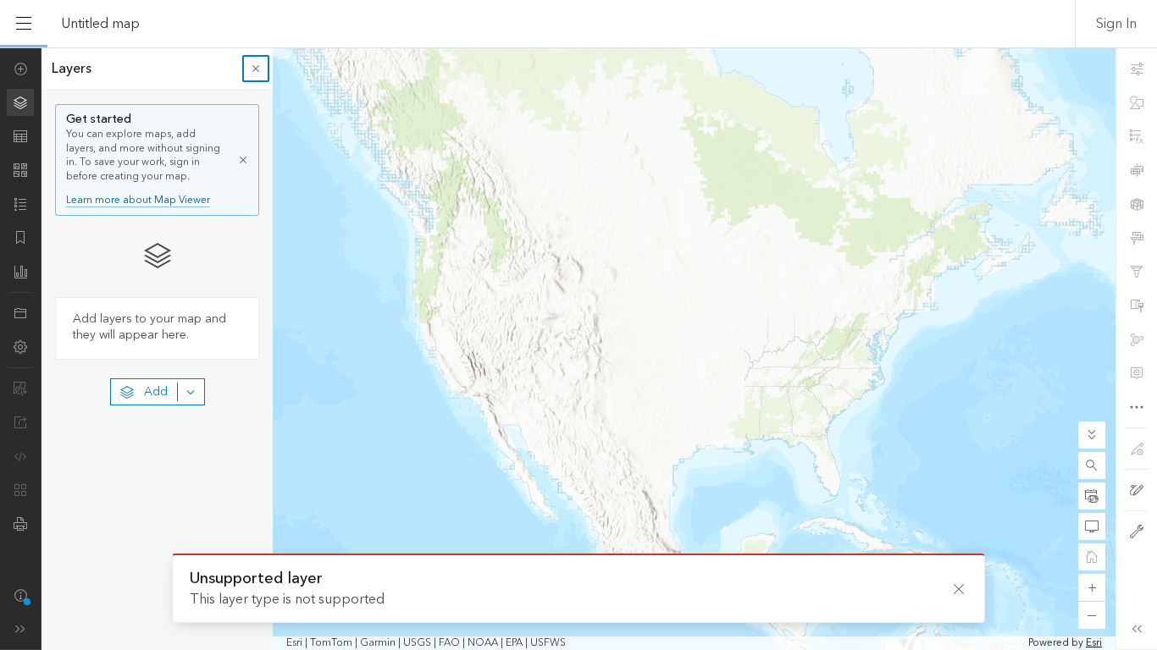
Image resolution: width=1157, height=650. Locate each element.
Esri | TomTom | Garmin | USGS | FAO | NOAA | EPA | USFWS (426, 643)
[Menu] (23, 23)
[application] (578, 348)
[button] (1091, 465)
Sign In (1116, 24)
